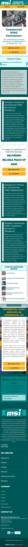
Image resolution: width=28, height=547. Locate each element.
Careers (3, 501)
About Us (3, 494)
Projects (3, 497)
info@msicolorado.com (7, 528)
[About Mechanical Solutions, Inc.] (14, 412)
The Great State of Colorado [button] (10, 397)
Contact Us (7, 6)
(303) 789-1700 (5, 525)
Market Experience (6, 507)
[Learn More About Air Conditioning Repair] (14, 283)
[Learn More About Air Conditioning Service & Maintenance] (14, 288)
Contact (3, 491)
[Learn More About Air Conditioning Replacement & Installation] (14, 293)
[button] (26, 2)
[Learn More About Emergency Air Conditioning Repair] (14, 278)
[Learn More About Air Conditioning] (14, 273)
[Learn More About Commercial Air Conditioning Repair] (14, 298)
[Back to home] (13, 2)
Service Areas (4, 504)
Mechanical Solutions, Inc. (10, 517)
